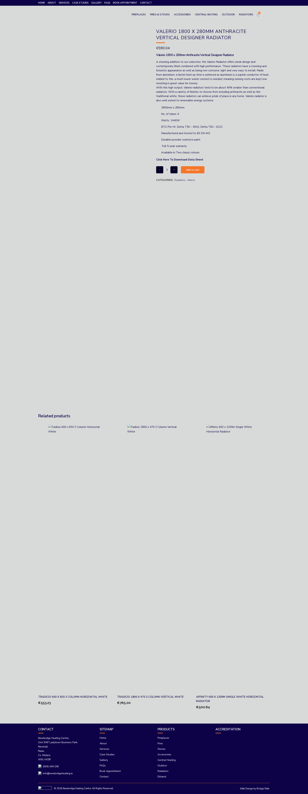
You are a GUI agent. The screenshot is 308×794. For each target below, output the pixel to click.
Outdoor (162, 765)
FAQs (107, 2)
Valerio (191, 180)
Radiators (179, 180)
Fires (160, 743)
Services (64, 2)
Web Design (246, 788)
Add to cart (192, 170)
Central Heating (167, 760)
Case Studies (80, 2)
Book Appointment (125, 2)
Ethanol (162, 776)
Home (41, 2)
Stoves (161, 749)
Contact (146, 2)
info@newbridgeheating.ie (58, 773)
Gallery (96, 2)
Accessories (164, 754)
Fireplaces (163, 738)
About (52, 2)
